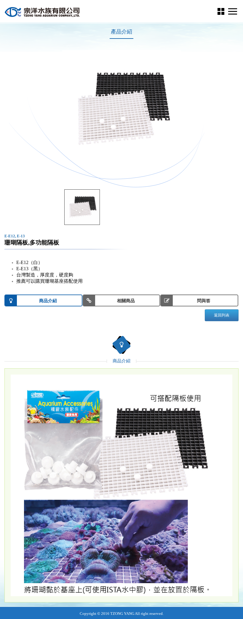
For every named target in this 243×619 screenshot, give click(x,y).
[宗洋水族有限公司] (43, 11)
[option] (121, 109)
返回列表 (221, 315)
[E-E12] (82, 207)
